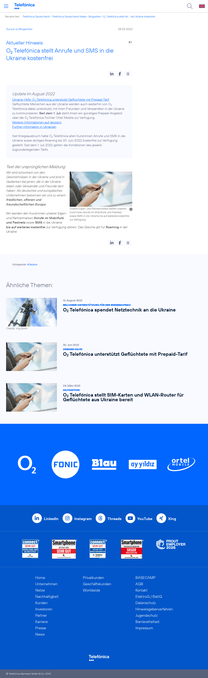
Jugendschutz (146, 615)
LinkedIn (51, 518)
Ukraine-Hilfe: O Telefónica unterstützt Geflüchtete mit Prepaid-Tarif (60, 99)
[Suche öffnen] (190, 6)
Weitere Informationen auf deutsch (37, 122)
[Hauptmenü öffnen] (6, 6)
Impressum (144, 628)
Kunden (41, 602)
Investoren (43, 609)
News (39, 634)
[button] (111, 74)
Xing (172, 518)
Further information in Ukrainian (34, 127)
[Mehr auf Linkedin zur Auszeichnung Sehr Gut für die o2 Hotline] (98, 549)
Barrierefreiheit (147, 621)
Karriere (41, 621)
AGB (139, 584)
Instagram (83, 518)
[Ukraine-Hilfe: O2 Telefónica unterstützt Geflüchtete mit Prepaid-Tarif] (102, 356)
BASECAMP (145, 577)
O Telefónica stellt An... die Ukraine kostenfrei (129, 16)
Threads (114, 518)
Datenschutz (145, 602)
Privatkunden (93, 577)
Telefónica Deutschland (36, 16)
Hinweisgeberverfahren (154, 609)
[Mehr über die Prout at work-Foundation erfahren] (171, 549)
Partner (41, 615)
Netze (40, 590)
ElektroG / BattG (148, 596)
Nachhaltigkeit (46, 596)
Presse (40, 628)
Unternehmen (46, 584)
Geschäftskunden (97, 584)
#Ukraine (32, 264)
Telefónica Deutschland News (69, 16)
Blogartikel (95, 16)
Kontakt (141, 590)
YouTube (144, 518)
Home (40, 577)
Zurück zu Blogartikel (19, 29)
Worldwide (91, 590)
